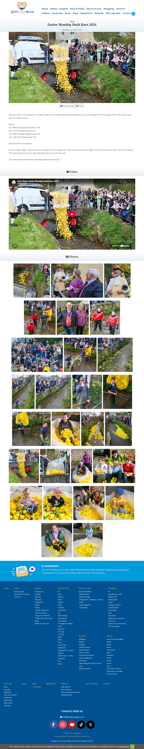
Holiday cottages (84, 597)
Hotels (81, 602)
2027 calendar (113, 13)
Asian (59, 594)
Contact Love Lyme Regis (72, 733)
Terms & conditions (61, 736)
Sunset (109, 663)
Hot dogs (61, 632)
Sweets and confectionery (117, 624)
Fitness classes (84, 653)
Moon (109, 653)
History (37, 608)
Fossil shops (112, 610)
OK (132, 746)
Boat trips (38, 600)
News (68, 13)
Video (80, 105)
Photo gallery (68, 105)
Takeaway (61, 658)
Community (8, 698)
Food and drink (113, 608)
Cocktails (61, 608)
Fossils (37, 605)
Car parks (7, 690)
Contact (127, 13)
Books (110, 602)
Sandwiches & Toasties (66, 650)
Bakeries (61, 597)
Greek (60, 626)
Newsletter (86, 13)
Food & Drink (77, 9)
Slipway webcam (66, 695)
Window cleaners (85, 669)
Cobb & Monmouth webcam (70, 692)
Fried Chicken (62, 621)
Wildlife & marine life (42, 624)
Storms (109, 658)
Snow (108, 666)
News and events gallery (115, 639)
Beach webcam (66, 690)
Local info (57, 14)
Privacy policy (74, 736)
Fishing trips (39, 602)
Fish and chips (62, 616)
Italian (60, 640)
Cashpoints (7, 692)
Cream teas (62, 610)
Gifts (109, 613)
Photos (109, 642)
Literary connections (42, 610)
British (60, 600)
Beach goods (112, 600)
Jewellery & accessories (116, 618)
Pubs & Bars (62, 645)
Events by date (19, 592)
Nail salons (82, 661)
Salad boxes (62, 648)
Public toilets (8, 703)
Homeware (112, 616)
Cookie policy (84, 736)
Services (120, 9)
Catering (82, 645)
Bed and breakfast (85, 592)
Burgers (60, 602)
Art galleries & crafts (115, 594)
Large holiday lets (85, 605)
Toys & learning (113, 626)
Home (45, 8)
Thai (59, 661)
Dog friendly (83, 608)
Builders (81, 642)
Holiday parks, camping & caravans (91, 600)
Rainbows (110, 655)
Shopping (109, 9)
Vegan (60, 664)
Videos (109, 645)
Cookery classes (84, 647)
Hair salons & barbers (86, 655)
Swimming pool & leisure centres (90, 663)
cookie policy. (124, 746)
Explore (64, 9)
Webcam (99, 14)
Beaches (38, 597)
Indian (60, 637)
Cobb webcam (66, 687)
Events (53, 9)
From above (111, 650)
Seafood (61, 653)
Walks (37, 621)
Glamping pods (84, 594)
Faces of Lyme (112, 674)
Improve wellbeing (85, 658)
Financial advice (84, 650)
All (58, 592)
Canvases (37, 686)
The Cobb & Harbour (114, 669)
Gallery (46, 14)
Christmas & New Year (22, 594)
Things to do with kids (42, 616)
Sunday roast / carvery (65, 656)
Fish (59, 613)
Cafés (60, 605)
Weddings (82, 639)
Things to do (39, 592)
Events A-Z (18, 597)
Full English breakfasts (65, 624)
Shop (75, 14)
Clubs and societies (10, 695)
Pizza (59, 642)
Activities (38, 594)
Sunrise (109, 661)
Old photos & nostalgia (114, 671)
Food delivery (62, 618)
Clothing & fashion (114, 605)
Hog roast (61, 629)
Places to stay (93, 9)
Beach (109, 647)
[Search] (133, 14)
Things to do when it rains (43, 618)
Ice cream (61, 634)
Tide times (7, 706)
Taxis (81, 666)
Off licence (111, 621)
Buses (6, 687)
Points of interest (41, 613)
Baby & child (112, 597)
